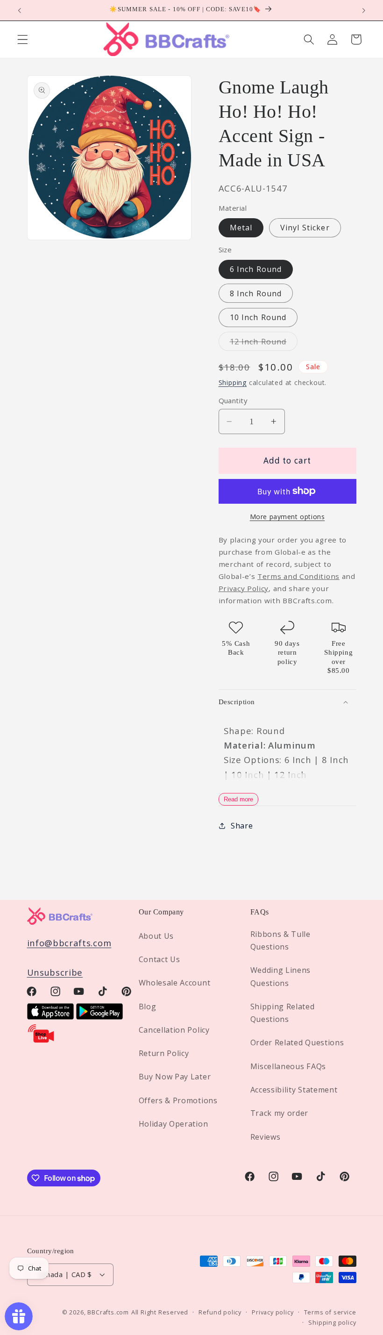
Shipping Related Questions (282, 1012)
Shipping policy (332, 1322)
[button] (23, 39)
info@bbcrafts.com (69, 943)
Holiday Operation (173, 1124)
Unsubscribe (55, 972)
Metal (241, 227)
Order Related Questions (297, 1042)
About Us (156, 936)
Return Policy (164, 1053)
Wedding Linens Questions (280, 976)
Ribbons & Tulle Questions (280, 940)
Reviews (265, 1137)
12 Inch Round (264, 343)
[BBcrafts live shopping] (41, 1040)
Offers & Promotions (178, 1100)
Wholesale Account (175, 983)
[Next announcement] (363, 10)
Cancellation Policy (174, 1030)
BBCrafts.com (108, 1312)
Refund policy (220, 1312)
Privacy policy (272, 1312)
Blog (147, 1006)
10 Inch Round (258, 317)
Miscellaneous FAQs (288, 1066)
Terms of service (330, 1312)
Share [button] (242, 826)
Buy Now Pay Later (175, 1076)
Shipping (233, 382)
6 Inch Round (256, 269)
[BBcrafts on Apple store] (50, 1016)
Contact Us (159, 959)
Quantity (233, 400)
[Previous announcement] (19, 10)
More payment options (287, 516)
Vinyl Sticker (305, 227)
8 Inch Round (256, 293)
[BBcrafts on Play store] (99, 1016)
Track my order (279, 1113)
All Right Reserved (160, 1312)
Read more (238, 799)
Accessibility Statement (294, 1090)
